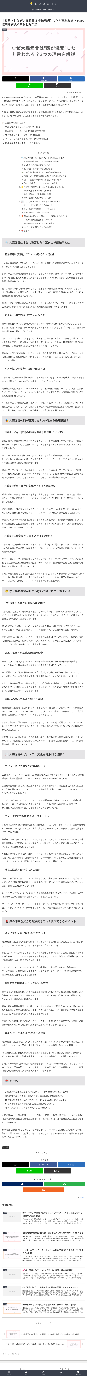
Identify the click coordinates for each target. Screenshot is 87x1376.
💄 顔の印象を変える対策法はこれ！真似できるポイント (44, 216)
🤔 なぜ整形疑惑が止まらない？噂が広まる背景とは (42, 187)
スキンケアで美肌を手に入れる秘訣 (38, 227)
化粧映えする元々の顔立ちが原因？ (38, 191)
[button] (57, 85)
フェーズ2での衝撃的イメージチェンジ (39, 209)
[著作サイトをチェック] (22, 1184)
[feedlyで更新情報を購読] (64, 1184)
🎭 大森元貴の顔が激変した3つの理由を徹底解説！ (42, 172)
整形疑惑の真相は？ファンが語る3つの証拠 (41, 161)
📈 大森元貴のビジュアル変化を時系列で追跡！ (40, 201)
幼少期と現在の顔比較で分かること (38, 165)
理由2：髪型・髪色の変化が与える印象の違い (42, 180)
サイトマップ (65, 1369)
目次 (40, 152)
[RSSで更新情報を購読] (43, 1189)
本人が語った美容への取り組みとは (38, 169)
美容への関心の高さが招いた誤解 (37, 198)
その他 (6, 1147)
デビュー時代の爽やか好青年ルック (38, 205)
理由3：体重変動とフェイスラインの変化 (40, 183)
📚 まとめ (25, 231)
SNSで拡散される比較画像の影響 (37, 194)
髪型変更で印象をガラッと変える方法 (39, 223)
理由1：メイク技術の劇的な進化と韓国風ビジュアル (45, 176)
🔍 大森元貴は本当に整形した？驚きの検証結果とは (42, 158)
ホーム (22, 1369)
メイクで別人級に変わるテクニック (38, 220)
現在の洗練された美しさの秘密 (36, 212)
